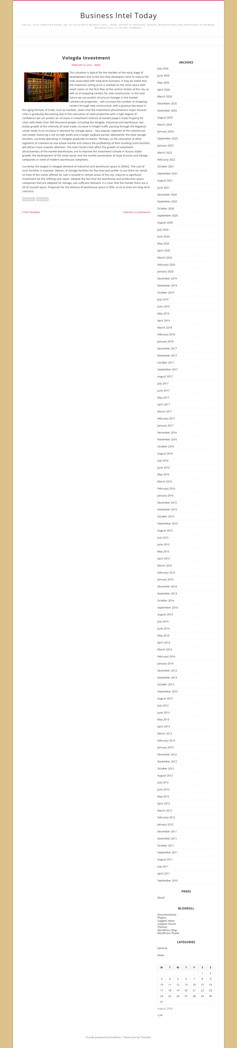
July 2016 (162, 460)
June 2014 (163, 628)
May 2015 (163, 551)
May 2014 (163, 635)
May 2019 (163, 313)
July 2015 (162, 537)
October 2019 (165, 292)
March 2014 (164, 649)
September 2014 (167, 607)
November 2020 (167, 201)
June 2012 (163, 789)
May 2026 (163, 82)
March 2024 (164, 124)
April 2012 (163, 803)
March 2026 (164, 96)
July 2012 (162, 782)
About (161, 897)
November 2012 (167, 761)
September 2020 (167, 215)
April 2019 (163, 320)
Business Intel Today (118, 15)
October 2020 (165, 208)
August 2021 (165, 180)
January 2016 (165, 495)
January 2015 (165, 579)
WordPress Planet (168, 933)
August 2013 (165, 698)
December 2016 (167, 432)
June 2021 (163, 187)
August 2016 (165, 453)
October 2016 (165, 446)
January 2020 (165, 271)
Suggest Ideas (166, 920)
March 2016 (164, 481)
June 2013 (163, 712)
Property (42, 199)
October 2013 (165, 684)
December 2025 (167, 103)
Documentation (166, 914)
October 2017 (165, 362)
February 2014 (166, 656)
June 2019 (163, 306)
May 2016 (163, 474)
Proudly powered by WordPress (103, 1037)
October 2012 (165, 768)
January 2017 (165, 425)
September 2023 (167, 138)
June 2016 (163, 467)
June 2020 (163, 236)
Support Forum (166, 924)
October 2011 (165, 845)
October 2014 (165, 600)
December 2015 (167, 502)
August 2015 (165, 530)
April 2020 (163, 250)
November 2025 (167, 110)
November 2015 (167, 509)
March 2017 (164, 411)
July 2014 (162, 621)
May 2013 (163, 719)
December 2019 (167, 278)
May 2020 (163, 243)
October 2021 (165, 166)
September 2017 (167, 369)
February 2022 (166, 159)
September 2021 (167, 173)
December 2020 (167, 194)
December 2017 (167, 348)
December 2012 (167, 754)
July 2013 (162, 705)
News (97, 65)
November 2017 (167, 355)
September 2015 (167, 523)
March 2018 (164, 327)
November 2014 (167, 593)
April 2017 (163, 404)
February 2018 (166, 334)
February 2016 (166, 488)
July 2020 (162, 229)
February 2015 (166, 572)
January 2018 (165, 341)
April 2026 (163, 89)
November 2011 (167, 838)
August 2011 (165, 859)
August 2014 (165, 614)
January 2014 (165, 663)
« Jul (160, 1015)
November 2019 (167, 285)
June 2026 (163, 75)
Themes (162, 927)
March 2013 (164, 733)
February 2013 (166, 740)
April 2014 (163, 642)
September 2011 (167, 852)
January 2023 (165, 145)
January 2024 (165, 131)
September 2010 (167, 880)
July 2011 (162, 866)
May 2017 (163, 397)
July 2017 (162, 383)
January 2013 (165, 747)
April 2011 (163, 873)
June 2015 (163, 544)
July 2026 (162, 68)
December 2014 (167, 586)
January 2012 (165, 824)
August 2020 (165, 222)
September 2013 (167, 691)
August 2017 (165, 376)
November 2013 (167, 677)
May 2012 (163, 796)
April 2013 (163, 726)
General (162, 948)
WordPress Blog (167, 930)
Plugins (161, 917)
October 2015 (165, 516)
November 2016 (167, 439)
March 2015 (164, 565)
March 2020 (164, 257)
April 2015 (163, 558)
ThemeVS (145, 1037)
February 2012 (166, 817)
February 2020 (166, 264)
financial (28, 199)
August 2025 (165, 117)
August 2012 (165, 775)
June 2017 (163, 390)
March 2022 (164, 152)
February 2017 (166, 418)
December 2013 (167, 670)
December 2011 (167, 831)
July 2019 (162, 299)
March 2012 (164, 810)
